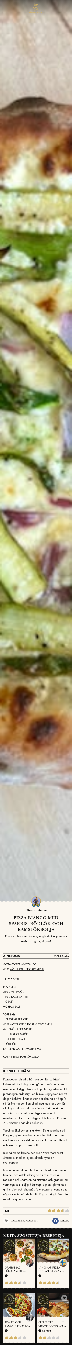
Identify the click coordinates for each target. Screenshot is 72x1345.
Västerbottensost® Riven (27, 969)
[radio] (49, 1211)
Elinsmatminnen (36, 910)
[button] (55, 1221)
